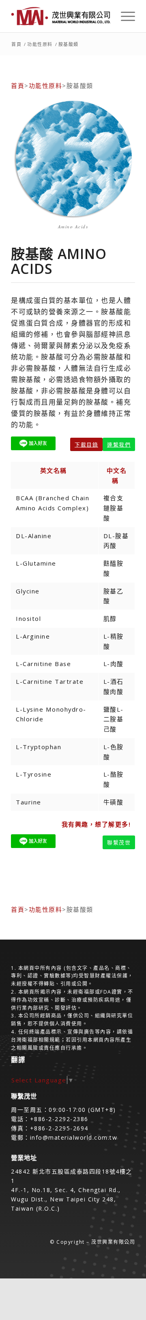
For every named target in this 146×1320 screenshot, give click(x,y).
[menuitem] (124, 16)
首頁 (17, 85)
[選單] (124, 16)
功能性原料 (45, 85)
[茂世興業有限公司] (60, 16)
